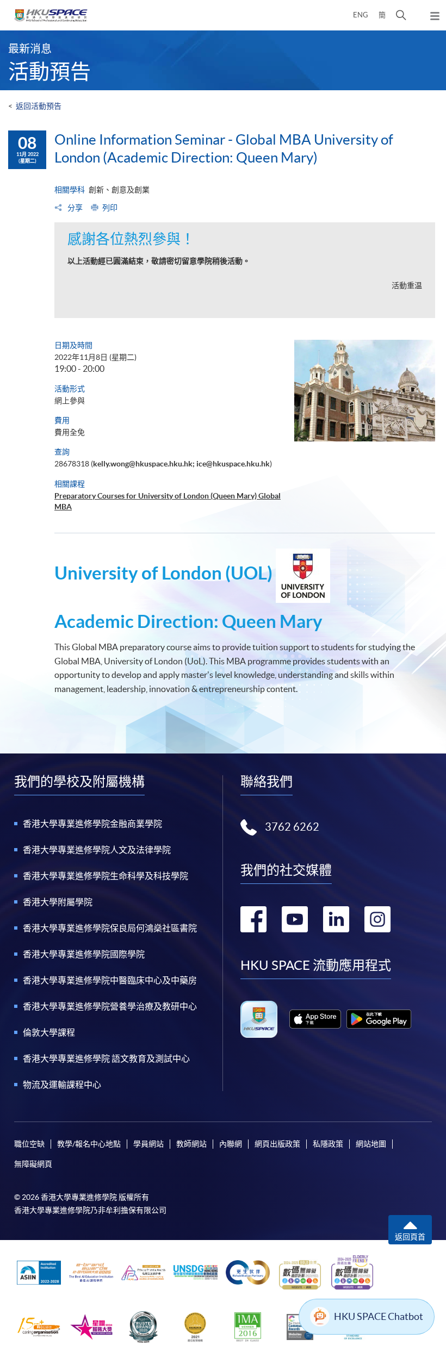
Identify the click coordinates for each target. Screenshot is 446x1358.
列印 (109, 207)
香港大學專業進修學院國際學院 (84, 954)
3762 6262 (292, 827)
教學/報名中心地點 (89, 1143)
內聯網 (230, 1143)
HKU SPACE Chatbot (378, 1316)
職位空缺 (29, 1143)
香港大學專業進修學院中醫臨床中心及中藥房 (110, 980)
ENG (360, 14)
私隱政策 (328, 1143)
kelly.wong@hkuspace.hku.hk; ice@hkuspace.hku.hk (181, 463)
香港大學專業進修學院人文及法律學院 (97, 850)
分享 (74, 207)
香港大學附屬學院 (57, 902)
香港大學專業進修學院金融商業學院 (92, 823)
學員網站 (148, 1143)
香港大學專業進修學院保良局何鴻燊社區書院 (110, 928)
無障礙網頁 (33, 1164)
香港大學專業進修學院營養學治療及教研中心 (110, 1006)
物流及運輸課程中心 (62, 1084)
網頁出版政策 (277, 1143)
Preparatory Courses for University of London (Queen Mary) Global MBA (167, 501)
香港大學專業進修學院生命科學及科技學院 (105, 876)
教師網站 (191, 1143)
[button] (401, 15)
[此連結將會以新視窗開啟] (315, 1019)
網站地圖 (371, 1143)
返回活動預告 (38, 106)
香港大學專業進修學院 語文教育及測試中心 (106, 1058)
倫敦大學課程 (49, 1032)
